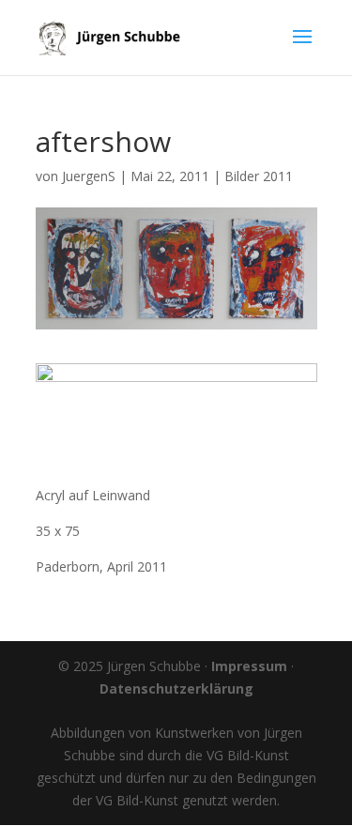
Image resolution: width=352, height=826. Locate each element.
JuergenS (88, 176)
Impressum (249, 666)
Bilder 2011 (258, 176)
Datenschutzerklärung (176, 688)
